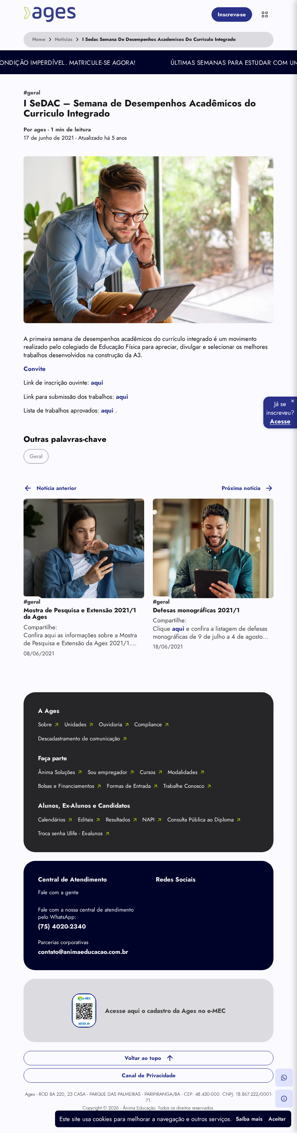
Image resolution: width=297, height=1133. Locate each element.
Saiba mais (249, 1119)
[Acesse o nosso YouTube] (250, 896)
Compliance (148, 724)
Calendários (51, 820)
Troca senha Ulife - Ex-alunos (70, 833)
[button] (284, 1078)
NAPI (148, 820)
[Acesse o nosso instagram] (192, 896)
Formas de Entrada (129, 786)
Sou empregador (107, 772)
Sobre (45, 724)
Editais (85, 820)
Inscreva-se (232, 14)
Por (57, 130)
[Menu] (264, 14)
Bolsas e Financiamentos (66, 786)
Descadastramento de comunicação (79, 739)
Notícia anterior (56, 488)
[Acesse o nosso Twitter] (221, 896)
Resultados (118, 820)
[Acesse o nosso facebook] (163, 896)
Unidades (75, 724)
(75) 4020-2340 (62, 926)
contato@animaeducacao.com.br (83, 952)
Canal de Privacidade (149, 1075)
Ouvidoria (110, 724)
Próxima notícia (241, 488)
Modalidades (182, 772)
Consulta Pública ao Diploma (200, 820)
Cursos (147, 772)
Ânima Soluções (56, 772)
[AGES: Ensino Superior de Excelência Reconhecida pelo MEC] (116, 14)
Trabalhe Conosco (183, 786)
